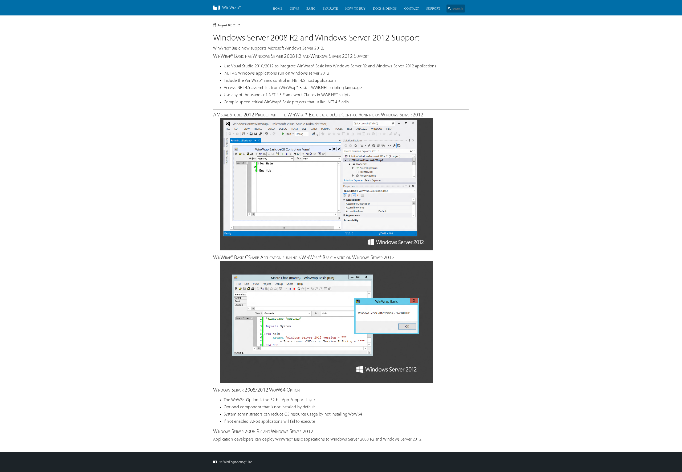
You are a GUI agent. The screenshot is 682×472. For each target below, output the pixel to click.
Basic (310, 8)
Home (277, 8)
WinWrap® (231, 8)
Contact (411, 8)
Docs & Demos (385, 8)
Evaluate (330, 8)
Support (433, 8)
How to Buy (355, 8)
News (294, 8)
